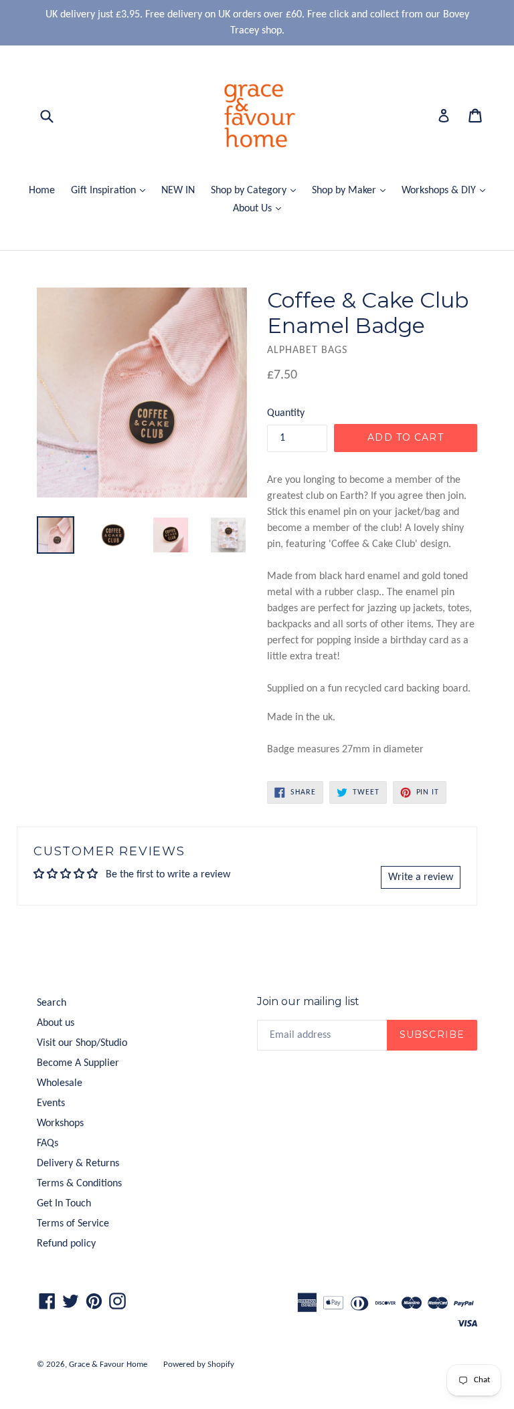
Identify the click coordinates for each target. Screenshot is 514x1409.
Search (51, 1003)
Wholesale (59, 1083)
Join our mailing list (308, 1001)
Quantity (286, 413)
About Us (260, 208)
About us (55, 1023)
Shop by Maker (352, 190)
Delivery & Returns (78, 1163)
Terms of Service (73, 1223)
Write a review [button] (420, 877)
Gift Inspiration (111, 190)
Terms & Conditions (79, 1183)
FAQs (47, 1143)
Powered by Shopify (198, 1364)
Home (42, 190)
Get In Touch (64, 1203)
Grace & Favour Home (108, 1364)
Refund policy (66, 1243)
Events (51, 1103)
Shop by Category (257, 190)
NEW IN (178, 190)
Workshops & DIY (447, 190)
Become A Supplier (78, 1063)
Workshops (60, 1123)
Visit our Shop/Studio (82, 1043)
